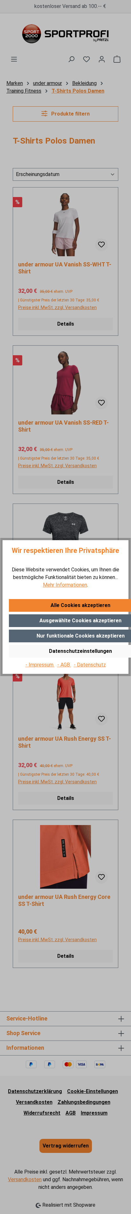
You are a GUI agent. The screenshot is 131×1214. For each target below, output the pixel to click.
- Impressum (40, 665)
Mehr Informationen (65, 585)
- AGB (64, 665)
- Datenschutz (90, 665)
